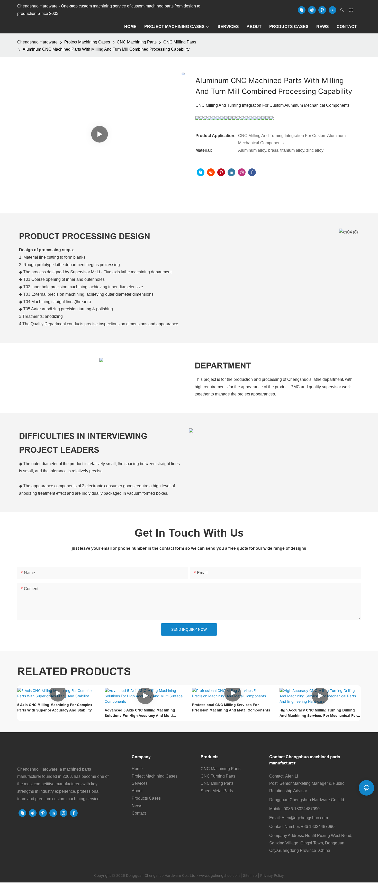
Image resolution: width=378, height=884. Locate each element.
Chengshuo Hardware (37, 42)
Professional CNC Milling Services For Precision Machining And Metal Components (231, 707)
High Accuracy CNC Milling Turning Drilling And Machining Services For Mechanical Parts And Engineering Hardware (320, 713)
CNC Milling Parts (179, 42)
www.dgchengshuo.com (219, 875)
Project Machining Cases (87, 42)
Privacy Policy (272, 875)
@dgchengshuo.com (309, 818)
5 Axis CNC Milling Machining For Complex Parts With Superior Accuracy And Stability (54, 707)
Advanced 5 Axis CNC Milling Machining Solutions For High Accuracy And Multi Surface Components (140, 713)
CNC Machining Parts (137, 42)
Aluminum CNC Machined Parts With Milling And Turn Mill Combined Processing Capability (106, 49)
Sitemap (250, 875)
